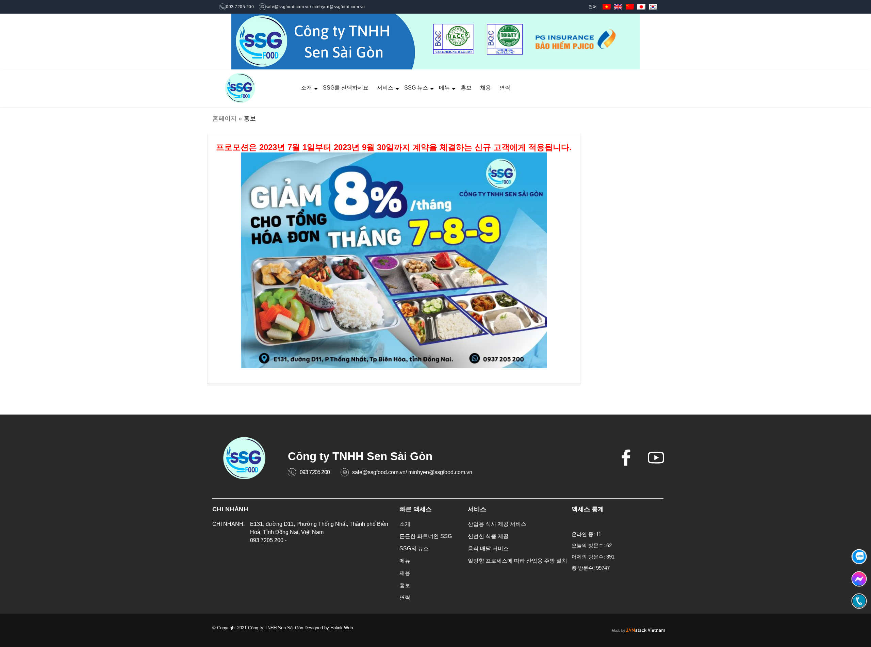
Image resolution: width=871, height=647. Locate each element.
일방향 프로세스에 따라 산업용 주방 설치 (517, 561)
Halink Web (341, 627)
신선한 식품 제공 (488, 536)
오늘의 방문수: (589, 545)
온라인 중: (584, 534)
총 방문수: (584, 568)
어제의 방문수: (589, 557)
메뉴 (444, 88)
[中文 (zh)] (630, 6)
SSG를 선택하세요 (345, 88)
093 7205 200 (315, 472)
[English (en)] (618, 6)
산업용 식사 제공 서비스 (497, 524)
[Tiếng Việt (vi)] (607, 6)
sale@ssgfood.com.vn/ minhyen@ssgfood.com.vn (412, 472)
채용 (485, 88)
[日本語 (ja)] (641, 6)
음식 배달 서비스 (488, 548)
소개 (306, 88)
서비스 (385, 88)
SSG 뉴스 (416, 88)
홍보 (466, 88)
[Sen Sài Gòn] (240, 88)
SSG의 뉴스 (414, 548)
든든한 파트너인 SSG (425, 536)
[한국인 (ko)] (653, 6)
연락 (504, 88)
